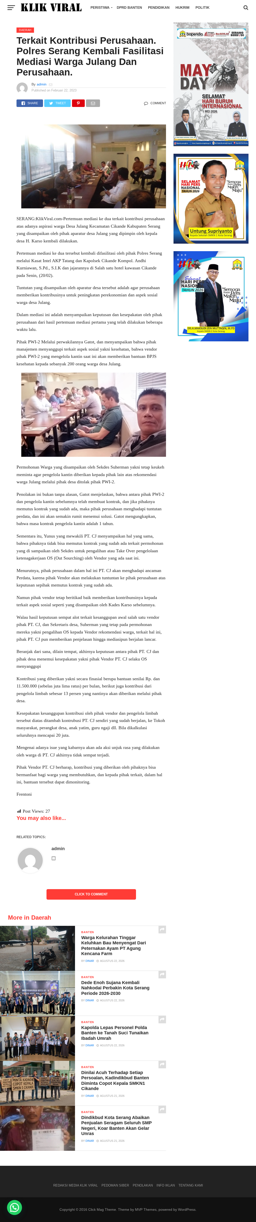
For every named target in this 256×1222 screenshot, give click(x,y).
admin (41, 84)
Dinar (90, 960)
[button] (14, 1207)
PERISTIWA (100, 7)
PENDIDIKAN (159, 7)
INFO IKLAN (165, 1185)
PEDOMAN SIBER (115, 1185)
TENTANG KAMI (190, 1185)
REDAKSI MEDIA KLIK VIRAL (75, 1185)
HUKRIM (183, 7)
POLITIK (203, 7)
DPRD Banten (129, 7)
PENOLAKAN (143, 1185)
